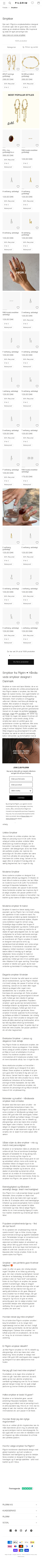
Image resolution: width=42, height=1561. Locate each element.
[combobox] (20, 790)
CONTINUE (21, 798)
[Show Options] (30, 790)
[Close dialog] (37, 741)
